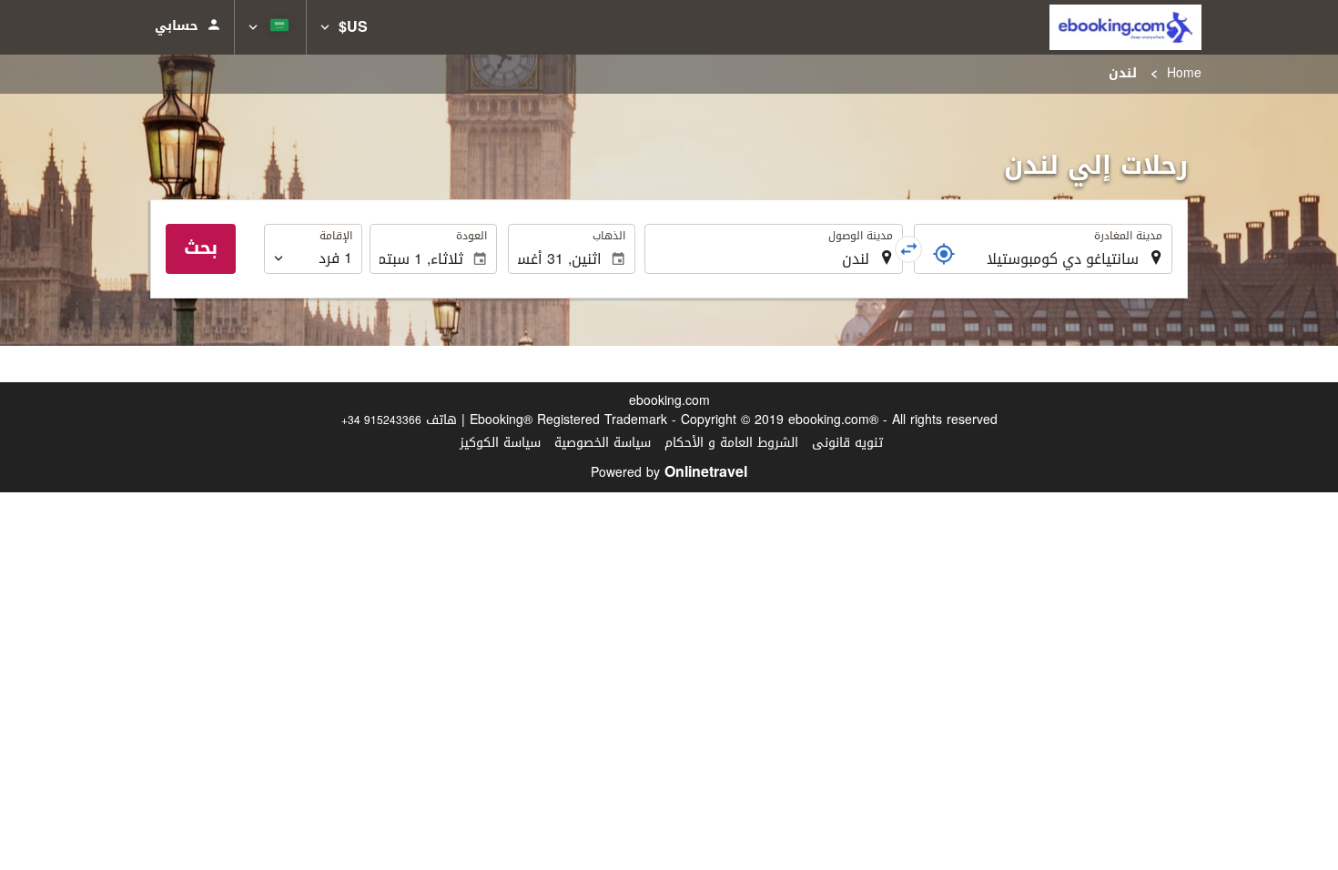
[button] (344, 27)
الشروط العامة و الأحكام (731, 442)
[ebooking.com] (1125, 27)
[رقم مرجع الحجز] (944, 254)
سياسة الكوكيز (500, 442)
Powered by (669, 472)
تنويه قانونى (847, 442)
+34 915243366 (381, 420)
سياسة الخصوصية (602, 442)
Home (1184, 73)
